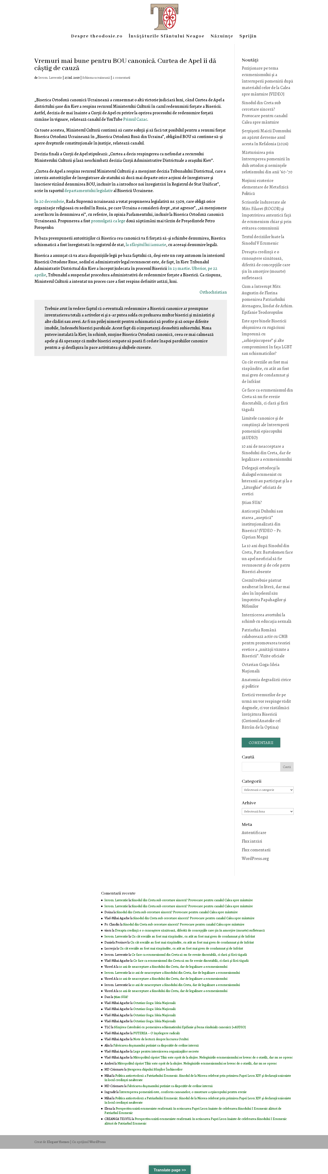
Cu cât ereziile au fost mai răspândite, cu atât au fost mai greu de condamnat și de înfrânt (193, 936)
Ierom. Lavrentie (50, 77)
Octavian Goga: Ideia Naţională (154, 1003)
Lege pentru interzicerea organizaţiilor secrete (166, 1051)
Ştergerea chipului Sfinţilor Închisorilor (154, 1069)
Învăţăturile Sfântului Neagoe (167, 37)
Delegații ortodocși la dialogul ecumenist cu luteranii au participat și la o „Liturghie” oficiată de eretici (267, 481)
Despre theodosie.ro (97, 37)
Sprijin (248, 37)
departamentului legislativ (88, 191)
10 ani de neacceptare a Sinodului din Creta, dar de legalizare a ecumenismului (267, 452)
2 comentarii (121, 77)
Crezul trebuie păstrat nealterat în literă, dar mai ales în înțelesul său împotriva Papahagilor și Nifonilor (266, 593)
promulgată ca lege (108, 221)
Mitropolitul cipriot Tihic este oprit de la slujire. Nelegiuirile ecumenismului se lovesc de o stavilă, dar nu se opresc (213, 1057)
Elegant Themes (58, 1142)
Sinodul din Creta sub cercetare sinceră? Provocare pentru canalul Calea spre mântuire (192, 900)
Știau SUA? (252, 502)
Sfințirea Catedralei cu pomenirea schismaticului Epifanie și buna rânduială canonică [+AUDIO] (180, 1027)
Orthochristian (213, 292)
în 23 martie (179, 268)
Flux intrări (252, 841)
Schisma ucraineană (96, 77)
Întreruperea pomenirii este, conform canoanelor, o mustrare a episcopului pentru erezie (183, 1092)
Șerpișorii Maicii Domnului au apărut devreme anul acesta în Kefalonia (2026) (266, 137)
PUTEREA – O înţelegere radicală (156, 1033)
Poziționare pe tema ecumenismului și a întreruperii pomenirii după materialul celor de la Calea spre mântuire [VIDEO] (267, 81)
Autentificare (254, 832)
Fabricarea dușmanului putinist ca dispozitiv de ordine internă (156, 1045)
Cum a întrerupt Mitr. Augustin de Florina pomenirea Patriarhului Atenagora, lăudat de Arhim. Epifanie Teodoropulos (267, 299)
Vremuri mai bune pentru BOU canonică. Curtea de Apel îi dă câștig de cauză (125, 65)
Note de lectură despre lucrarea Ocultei (160, 1039)
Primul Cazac (135, 119)
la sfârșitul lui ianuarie (146, 245)
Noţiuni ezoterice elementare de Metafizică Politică (265, 187)
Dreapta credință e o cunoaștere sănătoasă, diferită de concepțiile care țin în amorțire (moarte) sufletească (266, 265)
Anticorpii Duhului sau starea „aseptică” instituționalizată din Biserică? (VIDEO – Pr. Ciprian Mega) (262, 524)
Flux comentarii (256, 850)
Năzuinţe (222, 37)
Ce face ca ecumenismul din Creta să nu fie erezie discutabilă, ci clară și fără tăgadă (189, 954)
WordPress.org (255, 858)
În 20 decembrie (49, 201)
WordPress (97, 1142)
